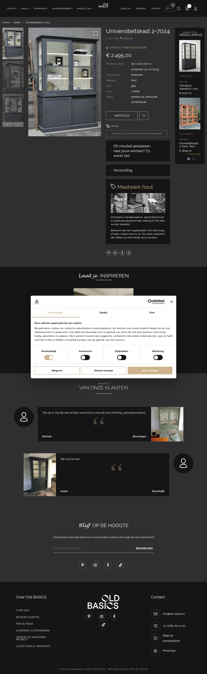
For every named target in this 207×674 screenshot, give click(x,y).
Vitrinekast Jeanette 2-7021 (188, 87)
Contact (156, 8)
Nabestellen (122, 115)
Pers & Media (24, 624)
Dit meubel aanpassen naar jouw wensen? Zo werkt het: (132, 151)
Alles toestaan (150, 370)
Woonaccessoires (61, 8)
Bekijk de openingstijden (171, 638)
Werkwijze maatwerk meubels (31, 638)
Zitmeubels (40, 8)
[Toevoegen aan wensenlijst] (196, 54)
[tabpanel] (190, 69)
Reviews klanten (27, 617)
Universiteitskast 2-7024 (38, 22)
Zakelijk (125, 8)
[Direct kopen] (196, 122)
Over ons (22, 610)
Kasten (11, 8)
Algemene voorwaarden (33, 630)
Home (5, 22)
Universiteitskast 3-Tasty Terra (189, 145)
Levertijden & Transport (33, 646)
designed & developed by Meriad (128, 669)
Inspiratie (141, 8)
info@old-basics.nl (174, 613)
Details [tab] (104, 312)
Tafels (24, 8)
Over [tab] (152, 312)
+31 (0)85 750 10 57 (174, 625)
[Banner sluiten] (171, 302)
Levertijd (115, 126)
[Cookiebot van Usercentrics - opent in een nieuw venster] (150, 301)
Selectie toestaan (103, 370)
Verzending (122, 170)
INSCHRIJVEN (144, 548)
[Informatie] (196, 64)
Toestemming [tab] (55, 312)
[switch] (85, 357)
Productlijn (83, 8)
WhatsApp (169, 650)
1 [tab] (188, 159)
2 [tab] (193, 159)
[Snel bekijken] (196, 43)
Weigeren (57, 370)
